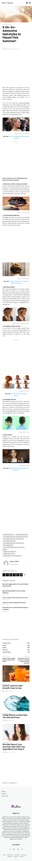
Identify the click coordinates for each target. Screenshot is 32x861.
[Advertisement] (14, 45)
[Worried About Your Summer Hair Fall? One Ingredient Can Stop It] (16, 732)
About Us (3, 791)
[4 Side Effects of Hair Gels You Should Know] (16, 703)
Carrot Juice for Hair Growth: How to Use (15, 598)
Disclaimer (10, 856)
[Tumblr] (17, 574)
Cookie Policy (17, 855)
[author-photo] (4, 691)
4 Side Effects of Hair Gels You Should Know (15, 716)
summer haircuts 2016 (9, 553)
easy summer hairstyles (9, 541)
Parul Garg (8, 49)
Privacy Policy (4, 796)
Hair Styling (8, 24)
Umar (6, 691)
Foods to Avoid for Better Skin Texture (14, 602)
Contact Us (4, 793)
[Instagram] (14, 849)
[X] (7, 574)
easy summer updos (8, 545)
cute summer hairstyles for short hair (13, 539)
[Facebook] (4, 574)
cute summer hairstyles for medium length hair (15, 536)
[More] (24, 574)
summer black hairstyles (9, 551)
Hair (4, 24)
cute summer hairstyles (21, 534)
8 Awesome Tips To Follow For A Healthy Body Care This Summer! (23, 661)
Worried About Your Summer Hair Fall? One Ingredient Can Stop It (14, 747)
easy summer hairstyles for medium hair (13, 543)
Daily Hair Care (6, 684)
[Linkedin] (10, 574)
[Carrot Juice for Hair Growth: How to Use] (16, 673)
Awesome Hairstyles (8, 534)
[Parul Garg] (3, 49)
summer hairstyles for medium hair (12, 555)
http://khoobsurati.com (14, 564)
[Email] (14, 574)
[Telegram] (21, 574)
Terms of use (24, 855)
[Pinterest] (18, 849)
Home (4, 855)
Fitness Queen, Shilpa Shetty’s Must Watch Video (9, 660)
